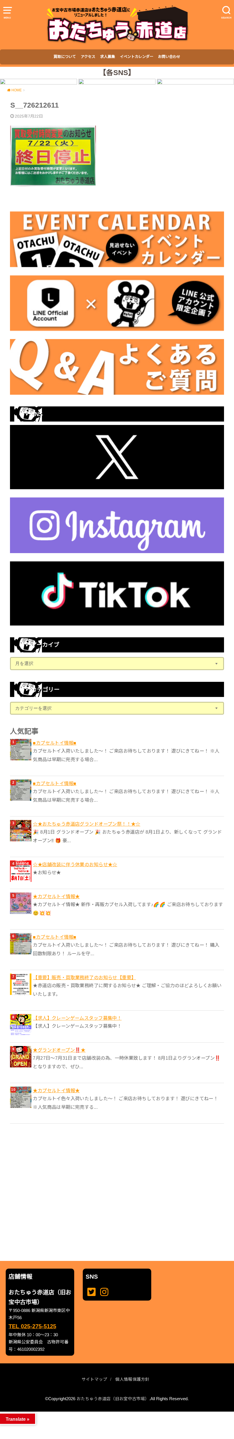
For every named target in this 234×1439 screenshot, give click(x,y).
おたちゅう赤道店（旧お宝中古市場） (112, 1398)
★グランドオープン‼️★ (59, 1050)
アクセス (88, 57)
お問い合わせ (169, 57)
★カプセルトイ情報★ (56, 896)
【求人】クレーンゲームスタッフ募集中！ (77, 1018)
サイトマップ (94, 1379)
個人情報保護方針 (132, 1379)
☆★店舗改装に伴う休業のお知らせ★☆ (75, 864)
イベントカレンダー (136, 57)
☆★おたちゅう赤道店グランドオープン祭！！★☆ (86, 824)
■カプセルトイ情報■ (54, 742)
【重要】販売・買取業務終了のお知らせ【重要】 (84, 977)
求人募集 (107, 57)
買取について (65, 57)
